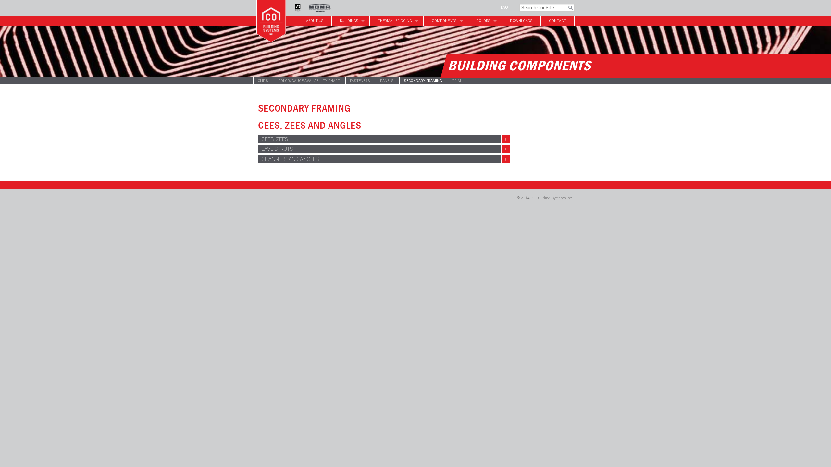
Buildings (349, 21)
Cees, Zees (274, 139)
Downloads (521, 21)
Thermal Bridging (395, 21)
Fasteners (360, 81)
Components (444, 21)
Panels (387, 81)
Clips (263, 81)
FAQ (504, 7)
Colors (483, 21)
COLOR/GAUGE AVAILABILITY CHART (309, 81)
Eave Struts (277, 149)
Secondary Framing (423, 81)
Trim (456, 81)
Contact (557, 21)
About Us (314, 21)
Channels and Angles (290, 159)
